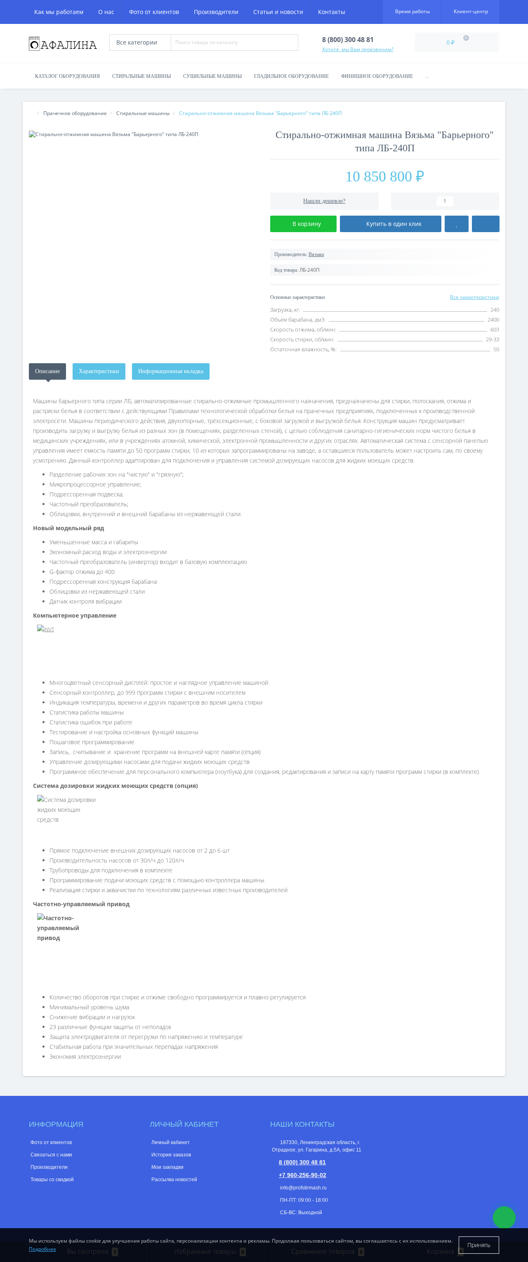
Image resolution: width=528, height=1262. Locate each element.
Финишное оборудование (377, 76)
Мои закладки (167, 1167)
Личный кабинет (170, 1142)
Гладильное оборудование (291, 76)
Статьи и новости (278, 12)
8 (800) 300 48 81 (302, 1162)
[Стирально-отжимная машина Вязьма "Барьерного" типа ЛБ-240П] (143, 134)
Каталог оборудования (67, 76)
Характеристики (99, 371)
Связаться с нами (51, 1155)
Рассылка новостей (174, 1179)
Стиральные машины (141, 76)
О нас (106, 12)
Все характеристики (474, 297)
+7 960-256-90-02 (302, 1175)
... (427, 76)
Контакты (331, 12)
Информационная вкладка (170, 371)
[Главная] (31, 113)
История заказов (171, 1155)
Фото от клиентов (154, 12)
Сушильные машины (212, 76)
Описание (47, 371)
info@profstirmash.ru (303, 1188)
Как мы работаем (58, 12)
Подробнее (42, 1249)
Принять (478, 1245)
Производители (216, 12)
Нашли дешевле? (324, 201)
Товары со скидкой (52, 1179)
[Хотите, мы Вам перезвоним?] (504, 1217)
